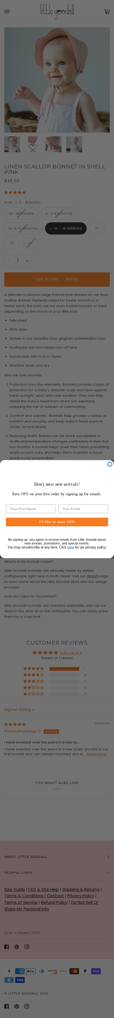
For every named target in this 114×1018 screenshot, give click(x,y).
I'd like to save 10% (57, 522)
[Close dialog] (110, 464)
